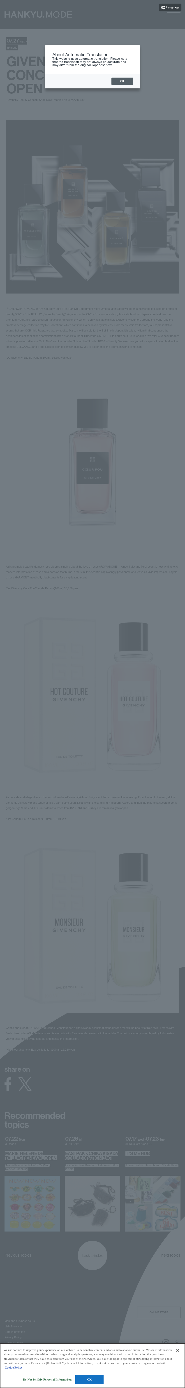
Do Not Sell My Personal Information (47, 1379)
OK (89, 1379)
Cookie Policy (14, 1367)
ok (122, 81)
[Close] (178, 1350)
